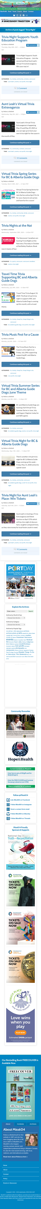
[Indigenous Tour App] (20, 726)
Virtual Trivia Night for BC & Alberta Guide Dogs (20, 442)
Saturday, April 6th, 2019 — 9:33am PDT (13, 507)
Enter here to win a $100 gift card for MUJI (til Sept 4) (20, 774)
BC (11, 79)
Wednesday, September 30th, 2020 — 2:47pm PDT (18, 232)
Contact (31, 11)
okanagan (26, 646)
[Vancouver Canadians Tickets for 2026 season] (20, 21)
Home (5, 1165)
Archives (33, 1124)
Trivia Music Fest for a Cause (20, 334)
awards (24, 633)
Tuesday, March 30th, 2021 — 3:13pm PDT (15, 184)
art (17, 633)
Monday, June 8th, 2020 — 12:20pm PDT (14, 399)
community (20, 79)
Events (19, 11)
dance (14, 637)
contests (26, 79)
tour (28, 654)
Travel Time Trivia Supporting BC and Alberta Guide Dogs (19, 277)
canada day (9, 635)
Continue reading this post (19, 73)
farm (25, 640)
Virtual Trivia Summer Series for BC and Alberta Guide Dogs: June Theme (20, 389)
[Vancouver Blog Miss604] (20, 3)
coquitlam (28, 635)
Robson (17, 650)
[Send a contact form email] (27, 15)
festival (29, 640)
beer (33, 633)
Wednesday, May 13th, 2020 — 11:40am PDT (16, 451)
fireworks (11, 642)
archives (26, 631)
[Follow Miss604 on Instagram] (17, 15)
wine (32, 656)
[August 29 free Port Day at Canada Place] (20, 582)
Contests (20, 1124)
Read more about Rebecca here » (15, 1157)
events (17, 81)
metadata (21, 77)
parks (13, 648)
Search (31, 611)
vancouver (32, 79)
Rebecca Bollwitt (8, 44)
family (25, 213)
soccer (21, 650)
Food (9, 11)
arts (20, 633)
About (25, 11)
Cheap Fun (19, 319)
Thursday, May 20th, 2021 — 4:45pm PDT (13, 48)
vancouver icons (20, 656)
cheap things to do (28, 319)
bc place (29, 633)
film (7, 642)
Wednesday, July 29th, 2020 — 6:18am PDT (15, 287)
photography (20, 648)
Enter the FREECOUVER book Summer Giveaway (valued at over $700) (20, 781)
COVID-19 (24, 483)
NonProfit (3, 11)
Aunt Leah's (11, 81)
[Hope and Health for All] (20, 752)
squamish (26, 650)
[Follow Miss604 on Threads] (21, 15)
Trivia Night (29, 81)
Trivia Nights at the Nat (17, 225)
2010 (15, 631)
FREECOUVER (22, 9)
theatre (21, 652)
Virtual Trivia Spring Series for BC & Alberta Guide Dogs (20, 175)
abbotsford (20, 631)
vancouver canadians (29, 261)
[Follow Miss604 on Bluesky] (14, 15)
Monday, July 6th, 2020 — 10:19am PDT (14, 341)
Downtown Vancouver (24, 637)
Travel (14, 11)
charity (14, 79)
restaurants (10, 650)
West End (27, 656)
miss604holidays (24, 644)
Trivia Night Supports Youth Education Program (20, 38)
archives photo (11, 633)
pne (26, 648)
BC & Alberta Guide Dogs (14, 325)
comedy (23, 635)
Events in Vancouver (10, 1183)
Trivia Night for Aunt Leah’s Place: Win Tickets (19, 497)
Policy (5, 1178)
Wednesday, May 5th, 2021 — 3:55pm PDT (14, 115)
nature (13, 646)
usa (30, 654)
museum (8, 646)
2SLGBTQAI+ (9, 631)
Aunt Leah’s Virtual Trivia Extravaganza (18, 105)
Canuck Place (16, 635)
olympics (8, 648)
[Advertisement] (20, 685)
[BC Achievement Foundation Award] (20, 888)
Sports (14, 261)
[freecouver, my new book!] (20, 1119)
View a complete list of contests (19, 786)
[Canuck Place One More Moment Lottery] (20, 1014)
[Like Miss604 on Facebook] (24, 15)
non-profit (22, 81)
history (24, 642)
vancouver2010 (11, 656)
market (16, 644)
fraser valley (18, 642)
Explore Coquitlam (18, 640)
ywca (7, 658)
